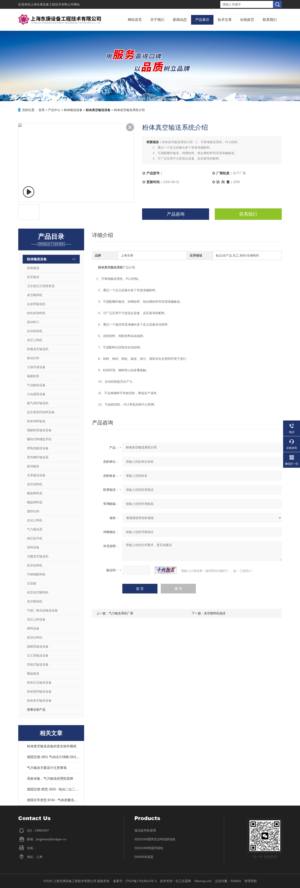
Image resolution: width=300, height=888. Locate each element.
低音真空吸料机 (38, 592)
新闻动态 (180, 20)
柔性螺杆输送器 (38, 457)
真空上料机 (34, 340)
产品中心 (54, 110)
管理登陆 (250, 881)
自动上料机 (34, 520)
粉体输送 (33, 268)
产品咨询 (175, 214)
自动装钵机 (34, 331)
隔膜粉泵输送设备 (39, 430)
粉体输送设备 (73, 110)
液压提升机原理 (145, 830)
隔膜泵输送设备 (38, 646)
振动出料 (33, 358)
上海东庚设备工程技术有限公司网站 (55, 4)
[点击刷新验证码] (166, 570)
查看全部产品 (36, 709)
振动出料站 (34, 637)
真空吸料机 (34, 295)
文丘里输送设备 (38, 655)
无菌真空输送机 (38, 556)
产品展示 (202, 20)
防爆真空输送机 (38, 349)
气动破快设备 (36, 385)
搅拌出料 (33, 511)
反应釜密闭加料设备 (41, 412)
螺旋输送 (33, 673)
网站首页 (135, 20)
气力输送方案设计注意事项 (47, 768)
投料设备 (33, 547)
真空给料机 (34, 565)
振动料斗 (33, 322)
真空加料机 (34, 484)
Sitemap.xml (202, 881)
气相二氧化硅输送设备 (42, 610)
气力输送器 (34, 529)
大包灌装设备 (36, 394)
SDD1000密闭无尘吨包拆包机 (154, 839)
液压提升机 (34, 538)
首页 (41, 110)
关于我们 (157, 20)
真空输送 (33, 277)
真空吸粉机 (34, 601)
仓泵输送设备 (36, 475)
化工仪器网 (183, 881)
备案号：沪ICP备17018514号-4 (135, 881)
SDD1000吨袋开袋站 (148, 848)
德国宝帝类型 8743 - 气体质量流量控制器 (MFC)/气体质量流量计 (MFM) (53, 800)
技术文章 (225, 20)
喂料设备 (33, 628)
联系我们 (270, 20)
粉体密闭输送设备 (39, 691)
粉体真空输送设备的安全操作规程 (51, 746)
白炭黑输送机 (36, 304)
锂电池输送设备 (38, 448)
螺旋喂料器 (34, 493)
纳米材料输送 (36, 421)
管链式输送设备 (38, 664)
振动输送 (33, 466)
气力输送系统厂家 (121, 613)
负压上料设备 (36, 619)
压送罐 (31, 583)
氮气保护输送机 (38, 403)
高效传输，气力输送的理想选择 (50, 778)
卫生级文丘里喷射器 (41, 286)
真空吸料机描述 (215, 613)
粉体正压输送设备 (39, 682)
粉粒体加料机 (36, 313)
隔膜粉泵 (33, 376)
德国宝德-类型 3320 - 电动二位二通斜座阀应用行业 (53, 789)
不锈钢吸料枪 (36, 574)
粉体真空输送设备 (39, 700)
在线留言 (247, 20)
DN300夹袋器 (143, 857)
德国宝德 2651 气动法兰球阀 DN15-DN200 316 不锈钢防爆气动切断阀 (53, 757)
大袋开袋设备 (36, 367)
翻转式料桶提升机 (39, 439)
